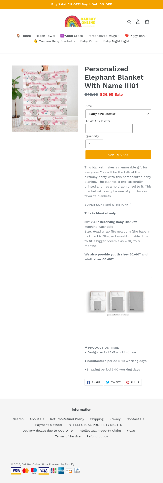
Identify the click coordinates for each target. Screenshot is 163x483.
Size (88, 106)
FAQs (131, 430)
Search (18, 419)
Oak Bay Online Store (35, 464)
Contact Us (135, 419)
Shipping (97, 419)
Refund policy (97, 436)
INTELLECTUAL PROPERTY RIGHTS (95, 425)
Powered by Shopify (61, 464)
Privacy (115, 419)
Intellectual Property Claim (100, 430)
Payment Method (48, 425)
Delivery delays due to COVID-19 (47, 430)
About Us (37, 419)
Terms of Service (68, 436)
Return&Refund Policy (67, 419)
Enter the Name (97, 120)
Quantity (92, 136)
